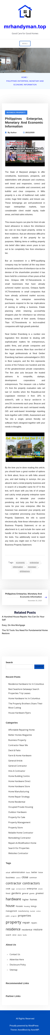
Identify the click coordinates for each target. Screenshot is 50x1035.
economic (20, 562)
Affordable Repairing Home (21, 729)
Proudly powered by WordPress (24, 1026)
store (20, 935)
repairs (34, 922)
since (14, 935)
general (25, 893)
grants (31, 893)
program (14, 916)
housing (27, 906)
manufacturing (23, 911)
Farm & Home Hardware (19, 755)
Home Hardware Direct (19, 781)
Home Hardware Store (19, 786)
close (25, 877)
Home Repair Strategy (19, 796)
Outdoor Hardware (17, 812)
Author (14, 132)
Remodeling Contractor (19, 837)
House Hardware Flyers (19, 712)
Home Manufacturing (18, 791)
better (34, 872)
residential (27, 929)
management (11, 911)
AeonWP (35, 1030)
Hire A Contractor (16, 771)
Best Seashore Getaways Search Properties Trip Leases (23, 691)
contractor (13, 883)
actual (8, 872)
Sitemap (13, 969)
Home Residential (16, 801)
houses (19, 906)
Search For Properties (18, 848)
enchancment (21, 889)
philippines (25, 571)
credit (8, 889)
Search (9, 662)
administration (18, 872)
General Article (15, 760)
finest (8, 893)
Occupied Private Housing (20, 807)
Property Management (19, 822)
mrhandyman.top (25, 26)
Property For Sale (16, 817)
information (18, 567)
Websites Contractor (18, 853)
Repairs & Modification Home (22, 843)
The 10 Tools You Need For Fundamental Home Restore (25, 632)
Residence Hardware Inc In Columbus (26, 684)
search (8, 935)
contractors (31, 883)
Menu (25, 43)
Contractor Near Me (18, 745)
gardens (16, 893)
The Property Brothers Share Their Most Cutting (25, 705)
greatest (40, 893)
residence (13, 929)
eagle (13, 889)
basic (28, 872)
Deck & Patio (14, 750)
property (13, 922)
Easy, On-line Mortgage (13, 625)
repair (26, 922)
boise (40, 872)
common (33, 877)
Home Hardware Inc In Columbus (24, 698)
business (10, 877)
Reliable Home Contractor (20, 832)
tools (25, 935)
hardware (13, 899)
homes (33, 899)
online (38, 911)
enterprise (34, 562)
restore (37, 929)
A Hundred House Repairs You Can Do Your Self (23, 618)
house (10, 905)
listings (34, 906)
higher (25, 899)
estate (40, 889)
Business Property (16, 112)
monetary (32, 567)
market (32, 911)
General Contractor (17, 765)
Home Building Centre (19, 776)
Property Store (15, 827)
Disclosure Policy (18, 964)
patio (8, 916)
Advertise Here (17, 959)
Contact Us (15, 954)
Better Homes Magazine (20, 735)
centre (18, 878)
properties (24, 915)
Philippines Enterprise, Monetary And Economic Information (23, 595)
